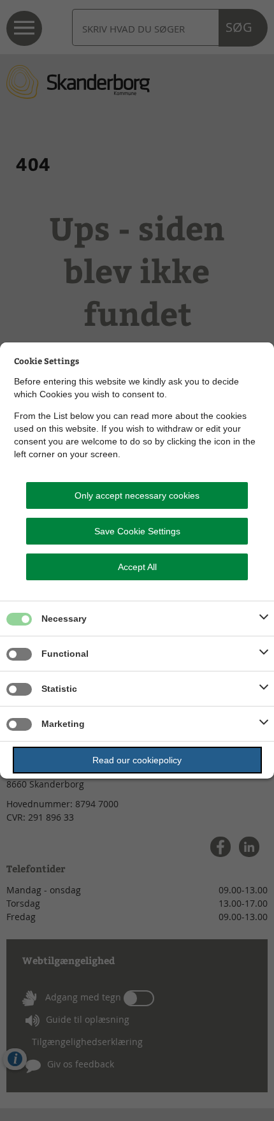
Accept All (137, 567)
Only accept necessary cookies (137, 495)
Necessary (64, 618)
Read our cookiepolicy (137, 760)
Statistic (59, 689)
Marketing (63, 724)
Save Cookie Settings (137, 531)
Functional (65, 653)
